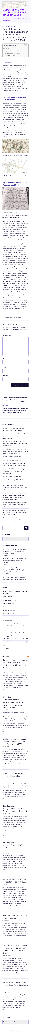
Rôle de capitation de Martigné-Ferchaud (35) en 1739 (13, 845)
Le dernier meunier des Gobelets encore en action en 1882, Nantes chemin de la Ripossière (15, 505)
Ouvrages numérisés (8, 610)
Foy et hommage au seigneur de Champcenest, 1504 (13, 54)
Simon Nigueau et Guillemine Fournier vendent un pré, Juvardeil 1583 (15, 471)
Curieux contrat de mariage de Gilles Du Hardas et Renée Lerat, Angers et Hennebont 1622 (14, 443)
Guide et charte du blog (14, 456)
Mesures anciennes (8, 603)
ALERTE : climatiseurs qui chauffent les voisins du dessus (13, 776)
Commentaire (7, 335)
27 (15, 642)
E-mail (4, 367)
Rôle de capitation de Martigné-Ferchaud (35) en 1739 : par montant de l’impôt (14, 808)
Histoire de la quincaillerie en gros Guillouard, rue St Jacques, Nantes (13, 436)
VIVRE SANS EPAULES (9, 613)
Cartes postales (7, 596)
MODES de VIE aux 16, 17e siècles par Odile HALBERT (14, 12)
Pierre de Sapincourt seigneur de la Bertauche (14, 51)
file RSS (5, 656)
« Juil (7, 648)
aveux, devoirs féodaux (13, 317)
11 (8, 636)
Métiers (4, 607)
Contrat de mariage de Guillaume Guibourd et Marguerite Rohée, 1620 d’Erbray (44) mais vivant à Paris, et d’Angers (14, 570)
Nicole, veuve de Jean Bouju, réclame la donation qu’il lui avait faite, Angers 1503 (14, 741)
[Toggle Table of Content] (25, 45)
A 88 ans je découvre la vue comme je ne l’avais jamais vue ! (14, 487)
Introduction (7, 48)
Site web (5, 375)
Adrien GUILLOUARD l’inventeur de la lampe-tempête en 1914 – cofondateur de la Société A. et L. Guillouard (15, 551)
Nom (4, 358)
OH (15, 26)
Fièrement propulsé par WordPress (11, 1031)
